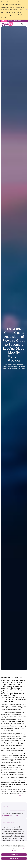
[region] (14, 851)
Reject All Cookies (14, 854)
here (20, 795)
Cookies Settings (14, 850)
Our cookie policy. (20, 848)
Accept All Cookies (14, 858)
